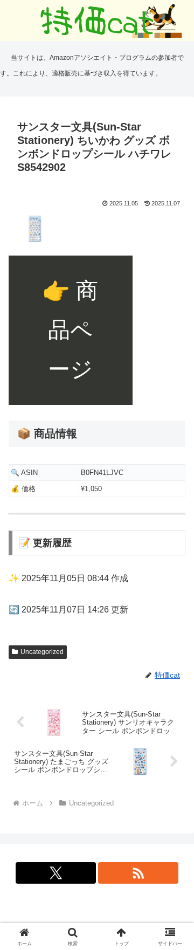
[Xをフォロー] (56, 873)
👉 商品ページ (70, 330)
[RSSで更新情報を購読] (138, 873)
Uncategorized (42, 652)
